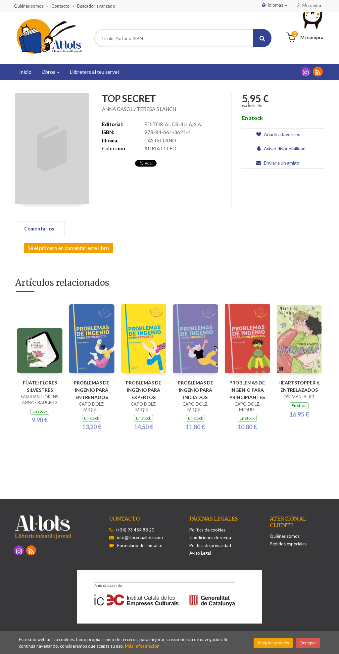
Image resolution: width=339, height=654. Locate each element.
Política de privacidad (210, 545)
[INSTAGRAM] (306, 71)
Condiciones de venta (210, 537)
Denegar (308, 642)
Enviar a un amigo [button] (281, 163)
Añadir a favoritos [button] (281, 134)
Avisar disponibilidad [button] (284, 148)
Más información (142, 646)
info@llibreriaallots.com (140, 537)
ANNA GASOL (118, 109)
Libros (48, 72)
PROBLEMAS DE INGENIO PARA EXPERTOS (143, 390)
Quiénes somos (29, 6)
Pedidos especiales (288, 543)
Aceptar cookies (273, 642)
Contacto (60, 6)
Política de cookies (207, 529)
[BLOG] (318, 71)
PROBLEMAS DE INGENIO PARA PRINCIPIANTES (247, 390)
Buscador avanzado (96, 6)
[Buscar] (262, 38)
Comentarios (39, 228)
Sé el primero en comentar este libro (68, 248)
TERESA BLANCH (156, 109)
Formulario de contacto (140, 545)
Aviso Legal (200, 553)
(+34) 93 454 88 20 (135, 529)
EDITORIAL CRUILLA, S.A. (173, 124)
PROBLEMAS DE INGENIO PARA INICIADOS (195, 390)
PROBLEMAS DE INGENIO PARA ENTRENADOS (91, 390)
